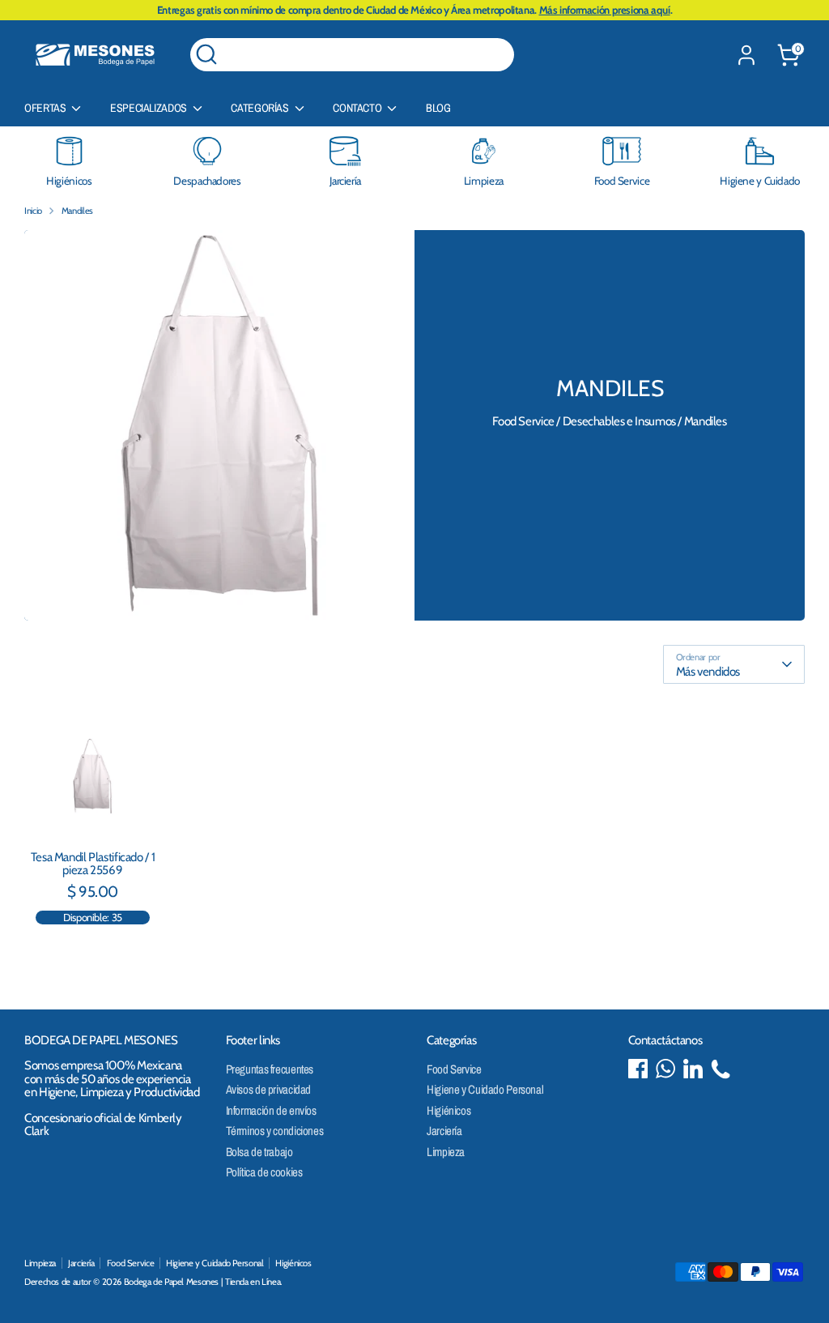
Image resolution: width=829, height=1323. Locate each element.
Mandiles (77, 211)
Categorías (261, 107)
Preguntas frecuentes (270, 1069)
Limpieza (446, 1151)
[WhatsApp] (665, 1068)
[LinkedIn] (693, 1068)
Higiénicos (448, 1110)
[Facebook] (638, 1068)
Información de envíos (271, 1110)
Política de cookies (264, 1171)
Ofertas (46, 107)
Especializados (149, 107)
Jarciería (444, 1130)
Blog (438, 107)
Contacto (358, 107)
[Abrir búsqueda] (206, 54)
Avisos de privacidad (269, 1089)
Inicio (33, 211)
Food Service (454, 1069)
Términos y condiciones (275, 1130)
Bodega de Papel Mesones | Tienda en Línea (202, 1281)
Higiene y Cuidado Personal (485, 1089)
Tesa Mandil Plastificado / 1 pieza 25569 (93, 864)
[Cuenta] (746, 55)
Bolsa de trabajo (259, 1151)
